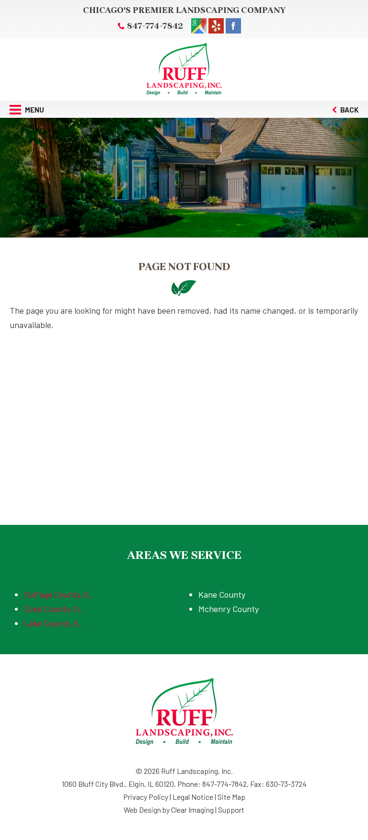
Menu (33, 109)
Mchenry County (228, 608)
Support (231, 809)
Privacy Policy (145, 796)
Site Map (231, 796)
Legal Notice (192, 796)
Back (348, 109)
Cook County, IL (52, 608)
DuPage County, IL (58, 594)
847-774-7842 (155, 26)
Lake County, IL (52, 623)
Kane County (221, 594)
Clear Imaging (192, 809)
